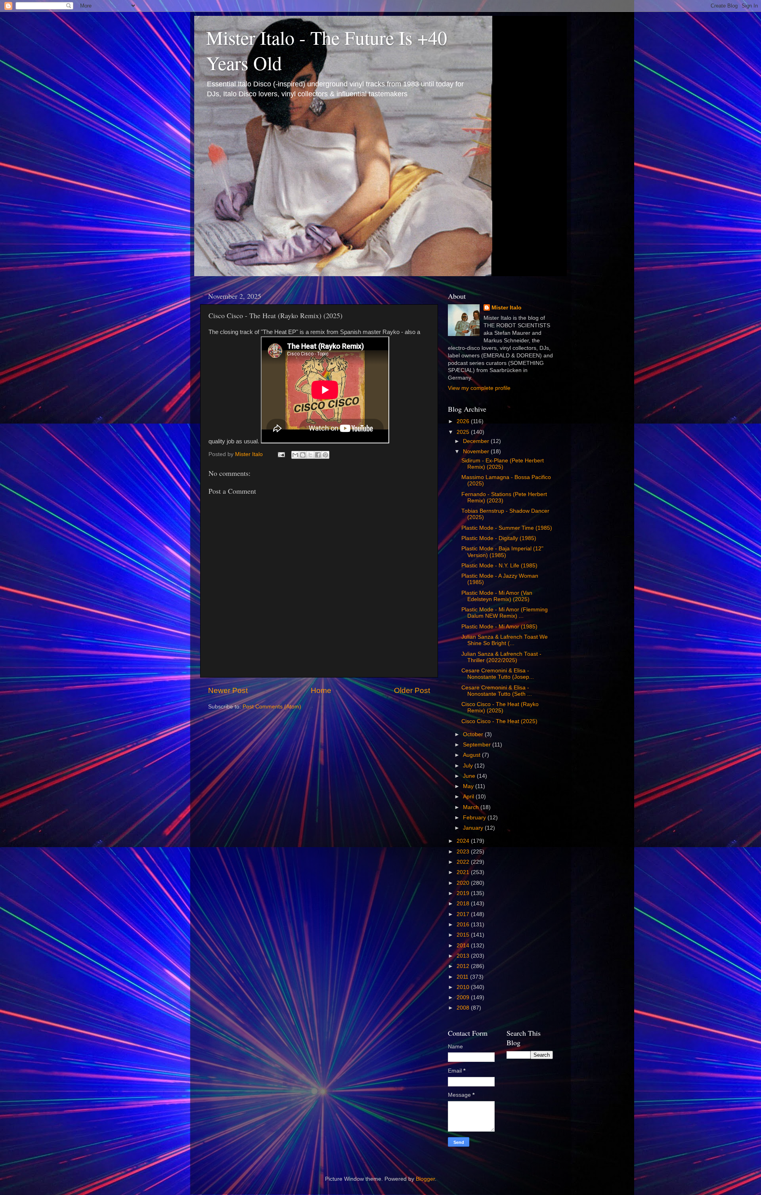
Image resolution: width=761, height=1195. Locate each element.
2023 (464, 852)
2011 (463, 977)
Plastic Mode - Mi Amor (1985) (499, 627)
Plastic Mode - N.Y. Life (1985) (499, 566)
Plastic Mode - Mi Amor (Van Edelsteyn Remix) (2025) (496, 596)
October (474, 734)
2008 (464, 1008)
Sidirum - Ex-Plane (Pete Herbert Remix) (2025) (502, 464)
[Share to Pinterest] (325, 455)
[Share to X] (310, 455)
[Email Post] (281, 454)
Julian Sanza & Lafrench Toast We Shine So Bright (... (504, 640)
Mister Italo (506, 308)
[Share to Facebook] (318, 455)
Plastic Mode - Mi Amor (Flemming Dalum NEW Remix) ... (504, 613)
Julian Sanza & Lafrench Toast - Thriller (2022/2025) (501, 657)
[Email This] (295, 455)
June (470, 776)
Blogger (425, 1179)
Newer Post (228, 690)
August (472, 755)
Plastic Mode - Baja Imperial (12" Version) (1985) (502, 552)
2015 (464, 935)
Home (321, 690)
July (468, 766)
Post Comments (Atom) (272, 707)
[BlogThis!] (303, 455)
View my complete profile (479, 388)
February (475, 818)
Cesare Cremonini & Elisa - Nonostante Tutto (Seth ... (496, 691)
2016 (464, 925)
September (477, 745)
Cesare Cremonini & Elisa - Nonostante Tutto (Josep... (497, 674)
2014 (464, 946)
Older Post (412, 690)
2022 (464, 862)
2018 (464, 904)
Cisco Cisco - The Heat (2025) (499, 721)
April (469, 797)
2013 (464, 956)
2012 (464, 966)
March (471, 807)
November (477, 451)
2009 (464, 997)
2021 (464, 872)
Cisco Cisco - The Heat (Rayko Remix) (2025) (500, 707)
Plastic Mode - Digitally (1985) (498, 538)
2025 (464, 432)
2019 (464, 893)
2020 (464, 883)
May (469, 786)
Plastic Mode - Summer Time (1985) (506, 528)
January (474, 828)
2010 (464, 987)
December (477, 441)
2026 (464, 421)
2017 (464, 914)
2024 (464, 841)
